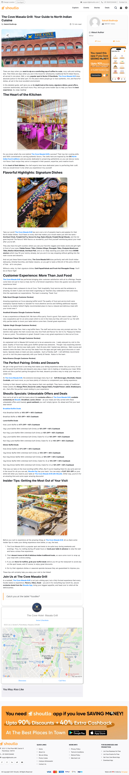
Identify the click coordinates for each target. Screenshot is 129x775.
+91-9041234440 (109, 2)
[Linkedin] (12, 762)
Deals (107, 8)
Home (41, 749)
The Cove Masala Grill (67, 76)
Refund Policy (75, 755)
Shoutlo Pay (32, 471)
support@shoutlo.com (90, 2)
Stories (97, 8)
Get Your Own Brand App (111, 757)
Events (86, 8)
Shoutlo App (27, 585)
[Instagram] (7, 762)
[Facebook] (2, 762)
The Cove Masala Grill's (40, 154)
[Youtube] (22, 762)
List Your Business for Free (112, 751)
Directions (22, 681)
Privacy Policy (75, 749)
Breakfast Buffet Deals (12, 409)
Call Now (62, 681)
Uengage (124, 772)
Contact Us (123, 2)
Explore (75, 8)
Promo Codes (43, 758)
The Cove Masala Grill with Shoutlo (48, 474)
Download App (108, 760)
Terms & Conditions (77, 752)
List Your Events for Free (111, 754)
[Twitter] (17, 762)
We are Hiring (43, 755)
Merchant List (75, 758)
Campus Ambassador (46, 761)
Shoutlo (18, 400)
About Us (42, 752)
